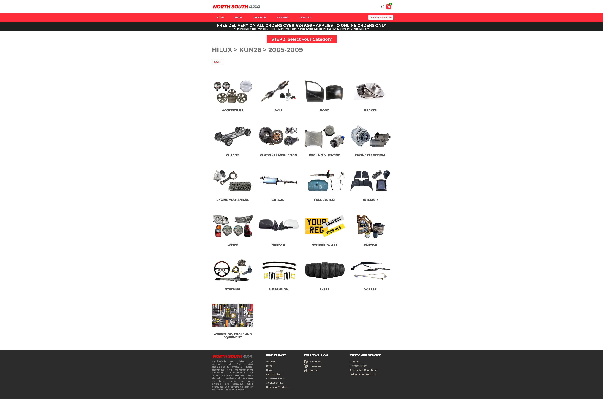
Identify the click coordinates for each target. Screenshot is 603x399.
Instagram (315, 365)
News (238, 17)
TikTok (313, 370)
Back (217, 62)
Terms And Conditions (363, 370)
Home (220, 17)
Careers (283, 17)
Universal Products (277, 386)
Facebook (315, 361)
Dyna (269, 365)
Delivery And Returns (363, 374)
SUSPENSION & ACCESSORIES (275, 380)
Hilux (269, 370)
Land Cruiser (274, 374)
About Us (259, 17)
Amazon (271, 361)
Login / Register (381, 17)
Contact (306, 17)
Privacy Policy (358, 365)
